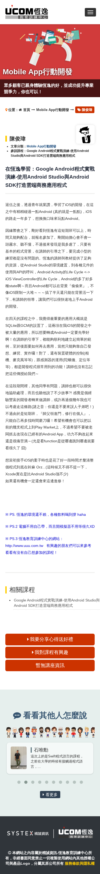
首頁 (26, 110)
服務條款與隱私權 (80, 863)
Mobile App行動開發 (52, 110)
